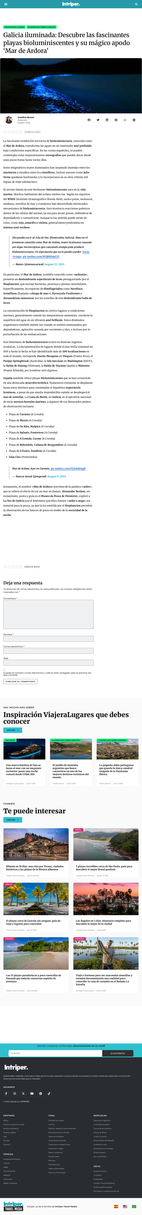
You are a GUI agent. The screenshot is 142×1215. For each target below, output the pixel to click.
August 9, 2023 (56, 476)
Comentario (10, 598)
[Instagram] (14, 1093)
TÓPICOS (8, 1154)
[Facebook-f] (6, 1093)
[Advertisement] (48, 539)
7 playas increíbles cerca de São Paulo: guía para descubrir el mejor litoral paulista (104, 868)
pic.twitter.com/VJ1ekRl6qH (68, 468)
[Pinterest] (40, 1093)
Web (5, 658)
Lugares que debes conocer (41, 27)
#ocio (85, 251)
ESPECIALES (100, 1115)
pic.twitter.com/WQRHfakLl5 (41, 256)
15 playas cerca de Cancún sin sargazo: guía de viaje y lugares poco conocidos (33, 922)
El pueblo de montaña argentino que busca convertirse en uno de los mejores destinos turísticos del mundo (71, 771)
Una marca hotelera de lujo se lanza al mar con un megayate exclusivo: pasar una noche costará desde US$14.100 (23, 770)
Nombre (8, 634)
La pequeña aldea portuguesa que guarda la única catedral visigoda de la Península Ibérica (116, 770)
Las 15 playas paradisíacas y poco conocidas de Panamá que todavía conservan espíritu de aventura (33, 978)
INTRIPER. (25, 1102)
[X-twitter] (23, 1093)
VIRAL (51, 1115)
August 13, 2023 (54, 264)
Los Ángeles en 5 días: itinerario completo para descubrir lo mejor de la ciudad (103, 922)
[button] (5, 4)
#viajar (17, 256)
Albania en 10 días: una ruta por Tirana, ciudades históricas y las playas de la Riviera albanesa (35, 868)
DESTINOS (8, 1115)
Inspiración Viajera (14, 27)
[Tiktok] (49, 1093)
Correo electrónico (13, 646)
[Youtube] (32, 1093)
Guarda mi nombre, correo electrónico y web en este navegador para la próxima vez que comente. (47, 674)
